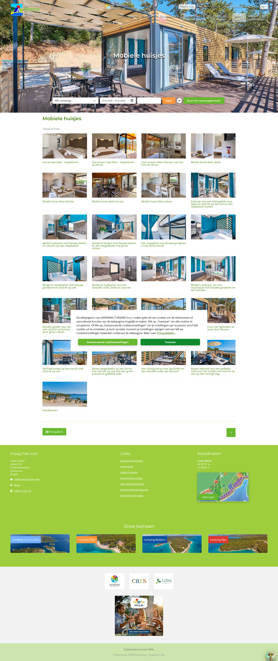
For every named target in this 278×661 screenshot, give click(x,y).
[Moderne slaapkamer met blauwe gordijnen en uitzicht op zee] (64, 268)
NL (263, 6)
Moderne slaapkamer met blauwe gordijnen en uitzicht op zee (62, 286)
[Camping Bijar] (238, 552)
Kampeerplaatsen (231, 432)
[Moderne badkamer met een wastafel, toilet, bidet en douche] (114, 268)
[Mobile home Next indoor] (163, 185)
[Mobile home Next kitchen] (64, 185)
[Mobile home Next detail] (213, 145)
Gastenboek (126, 466)
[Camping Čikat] (106, 552)
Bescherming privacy (131, 478)
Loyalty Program (129, 472)
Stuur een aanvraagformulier (204, 100)
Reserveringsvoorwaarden (134, 489)
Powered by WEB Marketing (130, 655)
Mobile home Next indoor (156, 201)
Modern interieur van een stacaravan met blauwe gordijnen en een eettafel (213, 287)
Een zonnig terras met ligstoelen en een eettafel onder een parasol (162, 370)
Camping (57, 95)
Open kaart (208, 497)
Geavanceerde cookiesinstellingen (108, 342)
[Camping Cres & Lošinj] (40, 552)
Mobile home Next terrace (108, 201)
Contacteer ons (233, 6)
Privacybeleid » (166, 333)
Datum (104, 95)
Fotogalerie (56, 431)
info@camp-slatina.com (27, 479)
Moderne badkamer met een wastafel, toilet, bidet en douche (111, 286)
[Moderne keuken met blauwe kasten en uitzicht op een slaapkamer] (64, 227)
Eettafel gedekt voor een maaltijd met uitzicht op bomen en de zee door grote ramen (62, 329)
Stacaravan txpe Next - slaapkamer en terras (113, 163)
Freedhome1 (50, 410)
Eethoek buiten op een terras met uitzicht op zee (62, 370)
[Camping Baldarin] (172, 552)
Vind (253, 6)
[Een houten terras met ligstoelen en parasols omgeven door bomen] (213, 310)
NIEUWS (203, 6)
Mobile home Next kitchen (58, 201)
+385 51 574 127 (22, 490)
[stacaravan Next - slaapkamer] (64, 145)
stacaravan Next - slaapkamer (60, 162)
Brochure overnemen (131, 460)
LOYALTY (215, 6)
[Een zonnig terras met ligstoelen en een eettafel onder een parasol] (163, 352)
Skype (17, 485)
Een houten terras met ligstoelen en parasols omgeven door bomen (213, 328)
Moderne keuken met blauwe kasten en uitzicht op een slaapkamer (64, 244)
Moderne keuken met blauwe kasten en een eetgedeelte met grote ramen (114, 245)
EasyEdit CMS (157, 655)
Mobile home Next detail (206, 162)
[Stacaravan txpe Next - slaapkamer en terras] (114, 145)
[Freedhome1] (64, 394)
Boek (169, 100)
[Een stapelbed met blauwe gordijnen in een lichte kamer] (163, 227)
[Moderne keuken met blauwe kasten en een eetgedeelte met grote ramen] (114, 227)
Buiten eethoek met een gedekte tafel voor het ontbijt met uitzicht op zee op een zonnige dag (213, 371)
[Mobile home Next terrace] (114, 185)
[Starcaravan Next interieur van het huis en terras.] (163, 145)
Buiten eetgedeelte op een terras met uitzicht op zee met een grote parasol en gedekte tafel (112, 371)
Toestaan (170, 342)
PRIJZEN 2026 (187, 6)
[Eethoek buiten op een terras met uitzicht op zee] (64, 352)
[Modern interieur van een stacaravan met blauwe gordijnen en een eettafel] (213, 268)
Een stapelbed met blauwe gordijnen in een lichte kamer (163, 244)
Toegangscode (145, 95)
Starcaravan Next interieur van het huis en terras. (162, 163)
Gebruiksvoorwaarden (132, 483)
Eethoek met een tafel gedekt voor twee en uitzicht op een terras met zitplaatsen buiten (212, 204)
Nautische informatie (131, 495)
